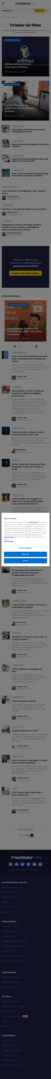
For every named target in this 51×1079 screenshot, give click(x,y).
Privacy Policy (9, 537)
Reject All (25, 554)
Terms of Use (32, 522)
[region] (25, 539)
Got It (25, 561)
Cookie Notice (8, 541)
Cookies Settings (25, 548)
